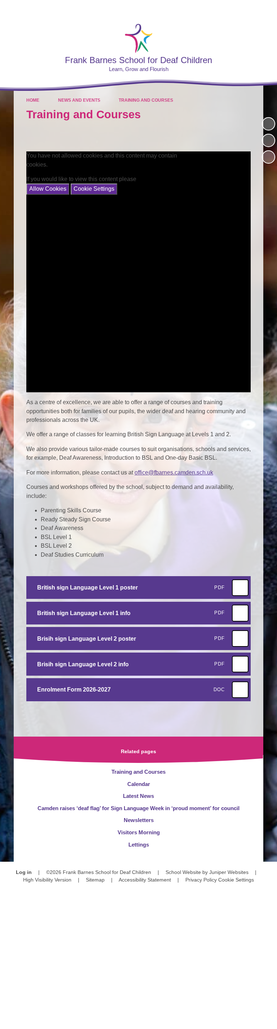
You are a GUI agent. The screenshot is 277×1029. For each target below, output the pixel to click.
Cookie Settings (94, 189)
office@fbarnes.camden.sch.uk (174, 472)
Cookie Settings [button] (236, 880)
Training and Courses (146, 100)
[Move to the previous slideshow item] (268, 140)
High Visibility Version (47, 880)
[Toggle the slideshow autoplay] (268, 124)
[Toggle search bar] (248, 9)
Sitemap (95, 880)
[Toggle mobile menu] (268, 9)
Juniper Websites (229, 872)
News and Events (79, 100)
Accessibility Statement (145, 880)
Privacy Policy (201, 880)
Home (32, 100)
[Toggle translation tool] (230, 9)
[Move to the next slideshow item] (268, 157)
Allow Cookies (47, 189)
